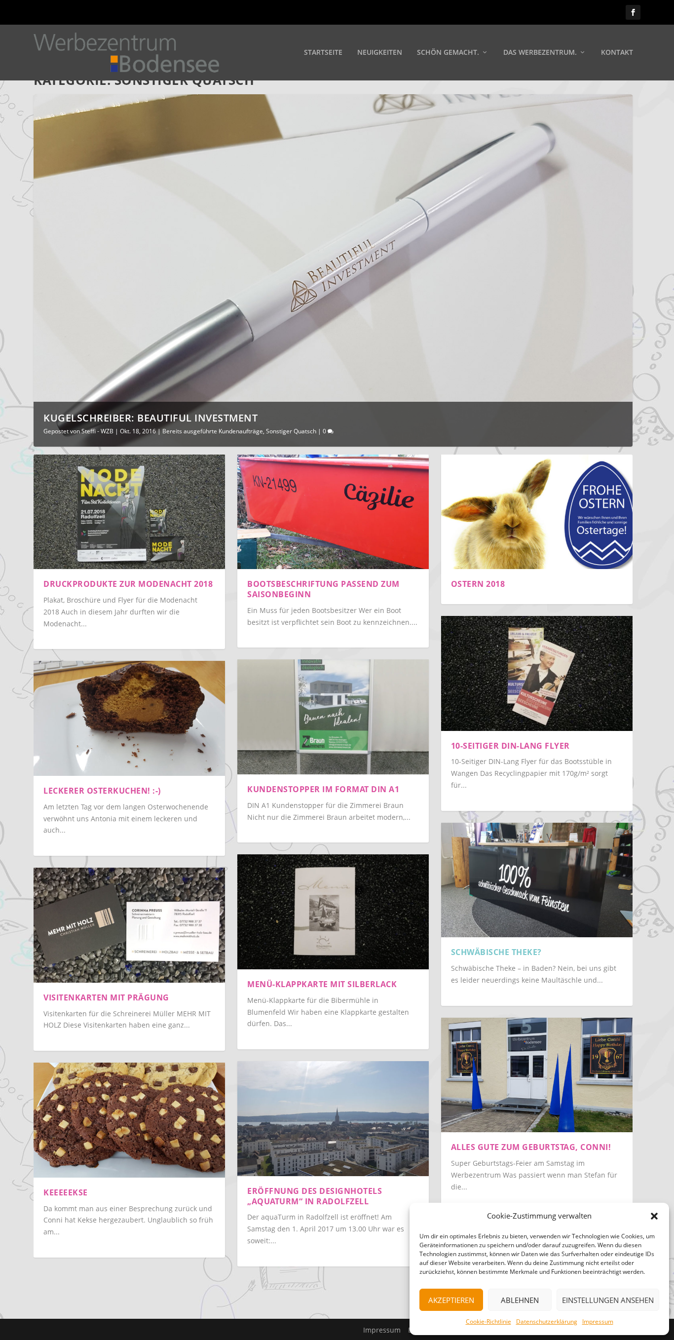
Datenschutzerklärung (546, 1321)
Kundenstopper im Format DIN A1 (323, 789)
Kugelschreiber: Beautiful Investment (150, 417)
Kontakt (617, 52)
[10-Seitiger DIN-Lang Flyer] (537, 673)
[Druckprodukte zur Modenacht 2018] (129, 512)
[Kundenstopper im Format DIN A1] (333, 716)
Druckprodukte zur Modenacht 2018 (128, 583)
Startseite (323, 52)
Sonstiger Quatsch (291, 431)
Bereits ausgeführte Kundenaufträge (212, 431)
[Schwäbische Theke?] (537, 880)
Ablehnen (520, 1300)
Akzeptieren (451, 1300)
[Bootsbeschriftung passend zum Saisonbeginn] (333, 512)
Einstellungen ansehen (608, 1300)
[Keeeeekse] (129, 1120)
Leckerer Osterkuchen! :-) (102, 790)
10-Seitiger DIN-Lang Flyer (510, 745)
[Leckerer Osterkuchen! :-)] (129, 718)
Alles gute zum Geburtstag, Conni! (531, 1147)
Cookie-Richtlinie (488, 1321)
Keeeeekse (65, 1192)
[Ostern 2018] (537, 512)
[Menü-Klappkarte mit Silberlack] (333, 911)
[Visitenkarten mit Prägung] (129, 925)
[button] (654, 1216)
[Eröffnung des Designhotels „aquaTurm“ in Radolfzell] (333, 1118)
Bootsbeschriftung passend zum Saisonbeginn (323, 589)
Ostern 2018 (478, 583)
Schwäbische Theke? (496, 952)
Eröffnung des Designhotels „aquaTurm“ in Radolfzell (314, 1196)
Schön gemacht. (448, 52)
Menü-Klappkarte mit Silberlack (322, 984)
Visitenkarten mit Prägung (106, 997)
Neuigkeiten (379, 52)
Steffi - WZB (97, 431)
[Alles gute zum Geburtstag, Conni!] (537, 1075)
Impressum (597, 1321)
